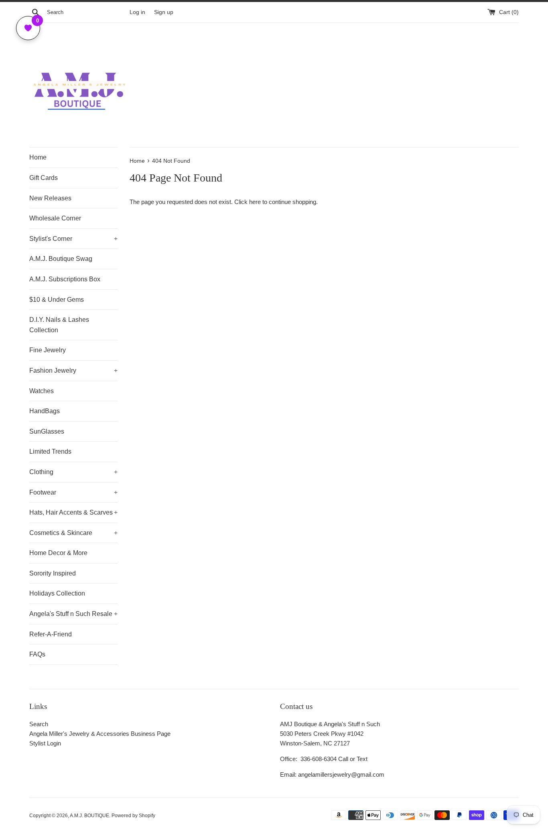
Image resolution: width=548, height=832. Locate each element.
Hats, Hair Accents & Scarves (73, 512)
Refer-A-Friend (50, 634)
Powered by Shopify (133, 815)
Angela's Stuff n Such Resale (73, 613)
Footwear (73, 492)
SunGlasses (46, 431)
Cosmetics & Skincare (73, 532)
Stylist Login (45, 743)
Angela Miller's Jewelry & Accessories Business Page (99, 733)
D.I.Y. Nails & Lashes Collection (59, 324)
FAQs (37, 654)
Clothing (73, 472)
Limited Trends (50, 451)
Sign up (163, 12)
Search (38, 724)
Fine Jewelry (47, 350)
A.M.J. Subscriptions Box (64, 279)
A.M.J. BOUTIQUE (89, 815)
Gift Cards (43, 177)
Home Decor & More (58, 552)
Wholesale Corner (55, 218)
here (255, 201)
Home (38, 157)
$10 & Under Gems (56, 299)
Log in (137, 12)
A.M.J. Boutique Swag (60, 258)
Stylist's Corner (73, 238)
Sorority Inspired (52, 573)
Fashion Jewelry (73, 370)
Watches (41, 391)
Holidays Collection (57, 593)
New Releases (50, 198)
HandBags (44, 411)
